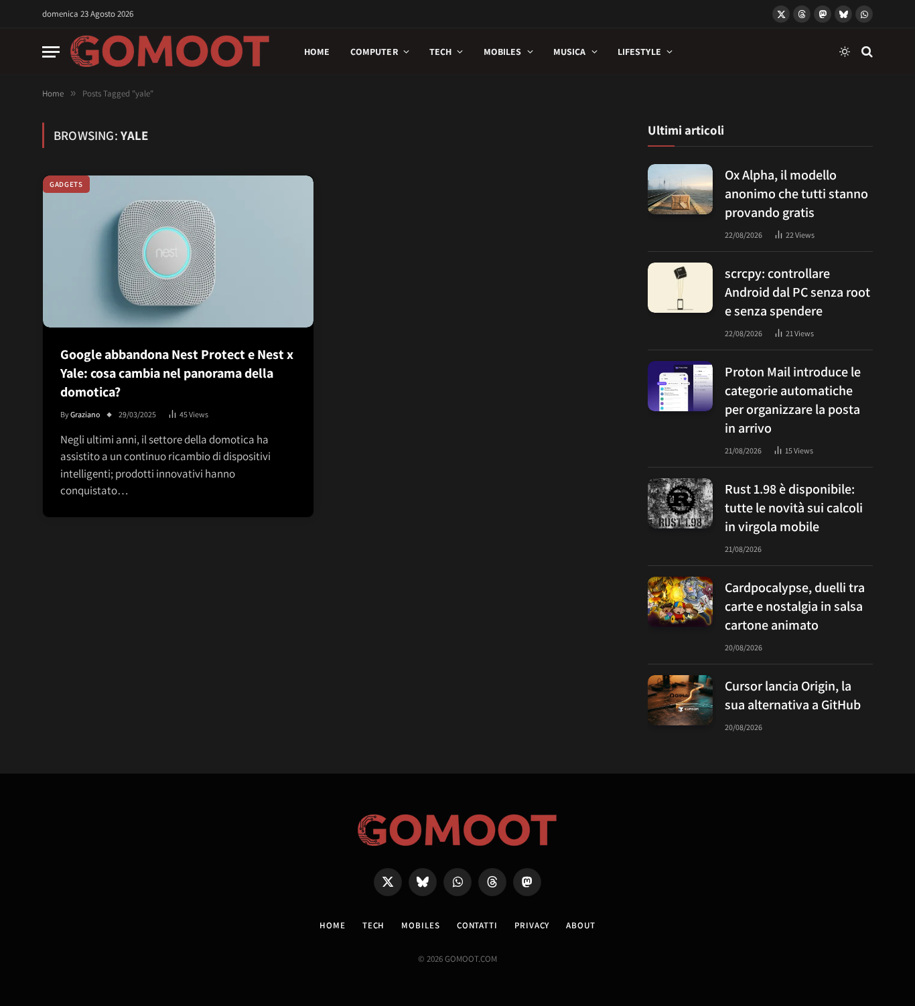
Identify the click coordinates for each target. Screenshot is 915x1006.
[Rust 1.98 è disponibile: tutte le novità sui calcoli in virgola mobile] (680, 503)
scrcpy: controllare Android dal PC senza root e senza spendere (797, 292)
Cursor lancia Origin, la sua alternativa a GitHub (793, 695)
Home (317, 52)
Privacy (531, 925)
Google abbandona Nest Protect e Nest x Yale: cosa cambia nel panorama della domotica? (176, 373)
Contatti (477, 925)
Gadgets (66, 184)
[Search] (866, 52)
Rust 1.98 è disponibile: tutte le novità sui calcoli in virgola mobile (794, 507)
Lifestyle (639, 52)
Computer (374, 52)
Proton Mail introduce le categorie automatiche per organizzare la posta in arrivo (793, 400)
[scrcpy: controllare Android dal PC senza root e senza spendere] (680, 288)
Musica (569, 52)
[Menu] (51, 52)
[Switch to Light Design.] (845, 51)
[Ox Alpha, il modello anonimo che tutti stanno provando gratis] (680, 189)
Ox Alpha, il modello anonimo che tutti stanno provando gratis (796, 193)
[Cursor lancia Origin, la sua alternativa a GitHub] (680, 700)
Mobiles (503, 52)
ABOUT (580, 925)
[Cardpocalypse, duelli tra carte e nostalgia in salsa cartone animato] (680, 602)
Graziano (85, 414)
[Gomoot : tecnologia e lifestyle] (170, 51)
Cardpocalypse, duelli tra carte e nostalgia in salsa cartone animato (795, 606)
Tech (440, 52)
